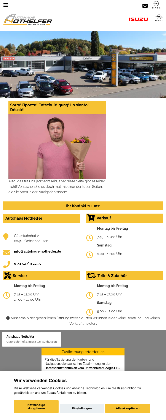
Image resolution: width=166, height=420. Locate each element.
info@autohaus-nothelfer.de (37, 251)
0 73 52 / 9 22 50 (28, 263)
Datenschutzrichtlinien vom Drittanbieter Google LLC (82, 368)
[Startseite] (156, 5)
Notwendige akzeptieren (36, 406)
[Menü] (5, 5)
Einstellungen (82, 408)
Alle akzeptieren (127, 408)
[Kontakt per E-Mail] (145, 5)
